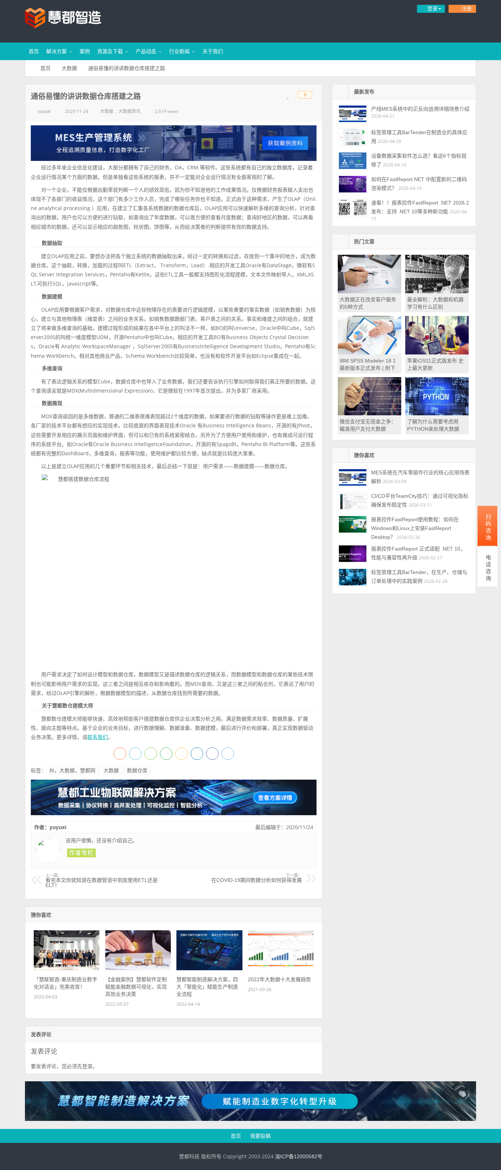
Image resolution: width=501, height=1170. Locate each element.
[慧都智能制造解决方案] (250, 1119)
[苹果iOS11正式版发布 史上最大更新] (437, 353)
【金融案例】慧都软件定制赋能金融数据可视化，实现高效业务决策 (136, 986)
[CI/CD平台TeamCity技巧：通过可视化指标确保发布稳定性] (352, 501)
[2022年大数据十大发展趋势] (281, 968)
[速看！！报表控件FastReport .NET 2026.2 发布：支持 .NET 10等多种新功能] (352, 207)
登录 (87, 1066)
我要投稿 (260, 1136)
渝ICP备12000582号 (298, 1156)
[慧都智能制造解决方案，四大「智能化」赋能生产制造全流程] (209, 968)
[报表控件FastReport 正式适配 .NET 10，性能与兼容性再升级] (352, 553)
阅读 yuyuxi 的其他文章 (81, 853)
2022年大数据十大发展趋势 (279, 979)
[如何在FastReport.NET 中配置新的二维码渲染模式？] (352, 184)
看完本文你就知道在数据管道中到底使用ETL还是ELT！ (101, 880)
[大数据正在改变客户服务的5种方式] (369, 291)
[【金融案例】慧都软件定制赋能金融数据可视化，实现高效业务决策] (138, 968)
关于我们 (212, 51)
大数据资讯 (129, 111)
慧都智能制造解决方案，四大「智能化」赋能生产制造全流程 (207, 986)
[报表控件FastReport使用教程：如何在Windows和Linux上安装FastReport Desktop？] (352, 524)
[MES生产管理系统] (174, 143)
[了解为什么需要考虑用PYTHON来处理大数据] (437, 413)
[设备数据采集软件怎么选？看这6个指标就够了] (352, 160)
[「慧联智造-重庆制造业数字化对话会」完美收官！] (66, 968)
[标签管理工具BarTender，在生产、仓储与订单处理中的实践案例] (352, 577)
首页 (34, 51)
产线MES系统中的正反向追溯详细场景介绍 (420, 109)
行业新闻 (179, 51)
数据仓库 (137, 770)
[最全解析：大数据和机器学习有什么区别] (437, 291)
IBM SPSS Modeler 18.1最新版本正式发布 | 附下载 (368, 368)
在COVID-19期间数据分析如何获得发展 (256, 878)
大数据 (69, 68)
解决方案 (56, 51)
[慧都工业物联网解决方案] (174, 813)
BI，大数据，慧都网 (72, 770)
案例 (85, 51)
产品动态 (146, 51)
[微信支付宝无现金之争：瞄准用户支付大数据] (369, 413)
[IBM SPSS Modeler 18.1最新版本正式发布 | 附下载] (369, 353)
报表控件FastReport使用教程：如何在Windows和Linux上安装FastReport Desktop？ (415, 528)
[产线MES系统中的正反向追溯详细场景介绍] (352, 113)
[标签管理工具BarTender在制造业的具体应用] (352, 137)
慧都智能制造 (72, 20)
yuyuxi (44, 111)
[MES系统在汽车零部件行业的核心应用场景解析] (352, 477)
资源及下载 (110, 51)
